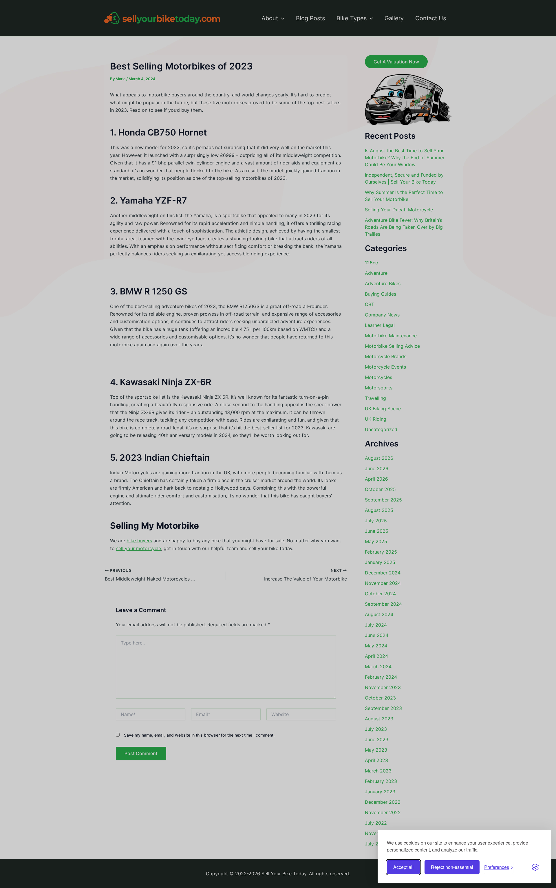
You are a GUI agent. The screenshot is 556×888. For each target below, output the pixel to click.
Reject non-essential (452, 867)
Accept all (403, 867)
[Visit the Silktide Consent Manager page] (535, 867)
